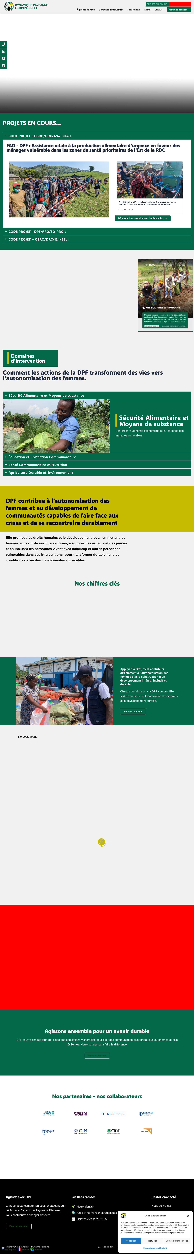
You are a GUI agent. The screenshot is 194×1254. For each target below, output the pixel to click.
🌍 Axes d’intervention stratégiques (94, 1212)
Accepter (131, 1240)
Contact (158, 9)
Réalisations (134, 9)
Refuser (152, 1240)
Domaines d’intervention (111, 9)
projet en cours (157, 4)
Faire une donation (178, 9)
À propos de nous (86, 9)
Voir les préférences (177, 1240)
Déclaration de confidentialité (155, 1248)
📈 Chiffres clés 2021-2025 (89, 1219)
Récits (147, 9)
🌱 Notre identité (82, 1206)
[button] (188, 1215)
